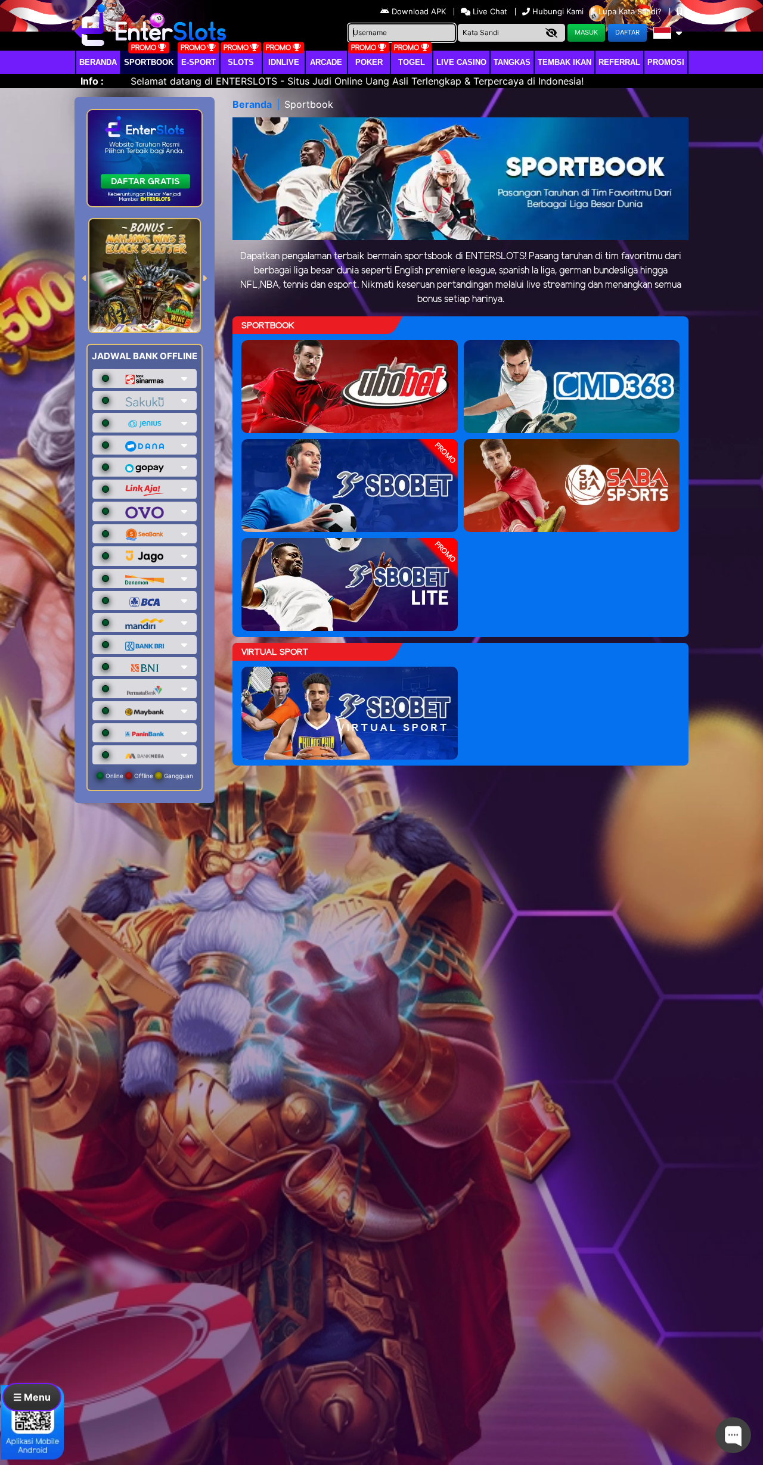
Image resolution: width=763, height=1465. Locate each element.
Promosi (665, 62)
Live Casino (461, 62)
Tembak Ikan (564, 62)
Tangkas (512, 62)
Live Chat (488, 11)
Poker (369, 62)
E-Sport (198, 62)
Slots (241, 62)
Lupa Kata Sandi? (631, 11)
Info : (92, 81)
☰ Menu (32, 1397)
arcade (326, 62)
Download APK (418, 11)
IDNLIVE (283, 62)
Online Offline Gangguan (148, 775)
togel (411, 62)
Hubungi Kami (558, 11)
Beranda (98, 62)
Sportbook (148, 62)
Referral (619, 62)
